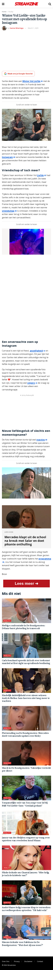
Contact (40, 961)
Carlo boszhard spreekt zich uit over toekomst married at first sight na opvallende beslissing (26, 662)
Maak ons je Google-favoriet (20, 74)
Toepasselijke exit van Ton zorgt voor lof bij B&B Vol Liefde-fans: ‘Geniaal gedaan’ (25, 804)
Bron (4, 574)
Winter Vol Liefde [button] (31, 81)
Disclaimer (28, 961)
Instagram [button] (7, 157)
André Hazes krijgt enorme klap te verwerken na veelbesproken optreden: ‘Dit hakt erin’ (26, 909)
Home (4, 12)
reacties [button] (40, 439)
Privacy (17, 961)
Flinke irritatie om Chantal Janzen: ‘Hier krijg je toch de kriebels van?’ (25, 874)
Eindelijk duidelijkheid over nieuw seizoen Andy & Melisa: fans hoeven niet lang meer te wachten (26, 698)
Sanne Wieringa (16, 28)
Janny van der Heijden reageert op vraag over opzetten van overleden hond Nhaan (26, 839)
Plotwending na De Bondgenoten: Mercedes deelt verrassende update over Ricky (25, 734)
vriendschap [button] (8, 210)
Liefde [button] (40, 175)
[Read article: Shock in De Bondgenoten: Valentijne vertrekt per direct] (26, 753)
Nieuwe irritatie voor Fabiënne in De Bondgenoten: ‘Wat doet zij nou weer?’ (22, 944)
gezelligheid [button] (36, 350)
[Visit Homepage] (26, 4)
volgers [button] (31, 382)
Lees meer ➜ (26, 583)
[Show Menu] (3, 4)
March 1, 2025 (33, 28)
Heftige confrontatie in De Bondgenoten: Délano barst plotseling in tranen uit (23, 627)
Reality (10, 12)
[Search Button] (49, 4)
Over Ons (5, 961)
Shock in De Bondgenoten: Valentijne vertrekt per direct (26, 769)
